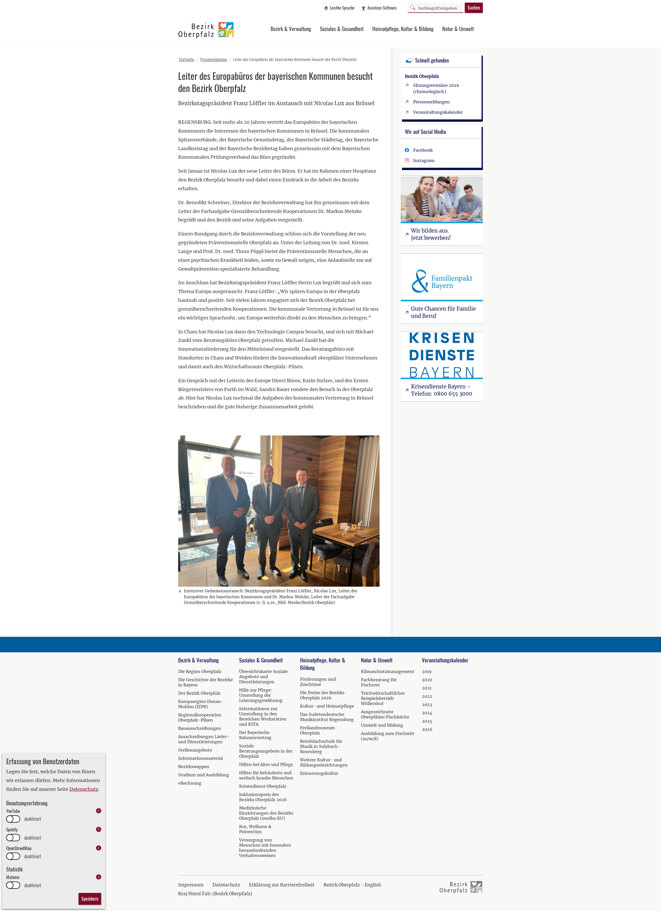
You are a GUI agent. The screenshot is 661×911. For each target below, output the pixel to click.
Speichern (89, 898)
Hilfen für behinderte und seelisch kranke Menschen (266, 775)
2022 (427, 696)
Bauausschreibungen (199, 728)
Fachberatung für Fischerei (379, 682)
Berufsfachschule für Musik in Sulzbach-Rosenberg (321, 746)
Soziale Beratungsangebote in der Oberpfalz (266, 751)
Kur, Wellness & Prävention (255, 829)
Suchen (474, 7)
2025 (427, 721)
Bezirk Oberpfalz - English (352, 885)
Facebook (423, 150)
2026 (427, 729)
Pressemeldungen (431, 101)
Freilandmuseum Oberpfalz (317, 730)
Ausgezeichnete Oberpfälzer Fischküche (385, 714)
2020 (427, 679)
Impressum (190, 885)
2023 (427, 704)
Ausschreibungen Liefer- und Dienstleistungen (203, 739)
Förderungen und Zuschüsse (318, 682)
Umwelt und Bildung (382, 725)
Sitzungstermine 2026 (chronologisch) (436, 88)
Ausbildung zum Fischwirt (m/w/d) (387, 736)
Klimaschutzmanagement (387, 671)
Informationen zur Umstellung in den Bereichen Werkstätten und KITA (263, 716)
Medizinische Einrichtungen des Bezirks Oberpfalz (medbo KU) (266, 813)
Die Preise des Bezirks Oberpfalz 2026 (322, 695)
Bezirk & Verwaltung (291, 29)
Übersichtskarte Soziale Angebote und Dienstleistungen (263, 676)
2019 (427, 671)
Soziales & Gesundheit (342, 29)
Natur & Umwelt (458, 29)
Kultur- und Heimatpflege (327, 706)
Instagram (424, 160)
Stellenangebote (195, 750)
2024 (427, 712)
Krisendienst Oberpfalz (262, 786)
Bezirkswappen (193, 766)
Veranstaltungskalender (438, 112)
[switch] (13, 819)
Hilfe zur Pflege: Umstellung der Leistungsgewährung (260, 695)
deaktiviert (32, 819)
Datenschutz (83, 789)
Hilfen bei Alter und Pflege (266, 764)
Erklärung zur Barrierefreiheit (281, 885)
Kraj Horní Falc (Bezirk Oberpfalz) (215, 894)
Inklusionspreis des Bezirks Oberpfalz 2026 (263, 797)
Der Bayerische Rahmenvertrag (255, 735)
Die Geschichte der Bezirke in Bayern (205, 682)
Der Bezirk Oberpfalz (199, 693)
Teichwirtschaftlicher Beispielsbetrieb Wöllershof (383, 698)
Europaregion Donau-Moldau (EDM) (200, 704)
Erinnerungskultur (319, 773)
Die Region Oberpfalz (199, 671)
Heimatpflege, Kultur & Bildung (403, 29)
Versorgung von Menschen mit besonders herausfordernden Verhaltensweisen (265, 847)
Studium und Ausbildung (203, 774)
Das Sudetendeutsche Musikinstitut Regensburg (327, 717)
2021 (426, 688)
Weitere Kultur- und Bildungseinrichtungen (324, 762)
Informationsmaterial (200, 758)
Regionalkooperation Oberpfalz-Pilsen (200, 717)
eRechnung (189, 783)
